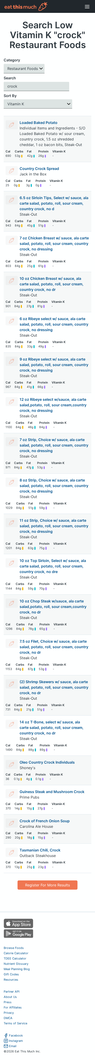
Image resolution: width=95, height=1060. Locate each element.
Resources (11, 979)
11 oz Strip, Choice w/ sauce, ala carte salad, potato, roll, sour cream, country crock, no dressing (54, 526)
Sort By (10, 95)
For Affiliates (13, 1007)
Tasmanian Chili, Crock (40, 850)
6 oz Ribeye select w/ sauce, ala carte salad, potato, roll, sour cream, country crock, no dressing (54, 324)
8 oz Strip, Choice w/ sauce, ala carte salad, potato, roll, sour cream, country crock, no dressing (54, 485)
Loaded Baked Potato (38, 122)
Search (10, 78)
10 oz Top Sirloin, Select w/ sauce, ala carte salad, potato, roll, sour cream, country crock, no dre (53, 566)
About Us (10, 997)
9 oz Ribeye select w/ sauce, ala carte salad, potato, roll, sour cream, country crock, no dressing (54, 364)
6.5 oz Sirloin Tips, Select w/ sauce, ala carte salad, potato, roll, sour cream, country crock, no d (54, 203)
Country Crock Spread (39, 168)
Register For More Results (47, 885)
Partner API (11, 991)
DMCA (8, 1018)
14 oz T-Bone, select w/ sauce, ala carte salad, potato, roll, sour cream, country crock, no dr (51, 727)
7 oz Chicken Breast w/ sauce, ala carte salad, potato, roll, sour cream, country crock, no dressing (54, 243)
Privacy (9, 1012)
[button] (24, 68)
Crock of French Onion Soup (45, 821)
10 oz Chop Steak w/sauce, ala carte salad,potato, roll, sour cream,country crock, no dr (53, 606)
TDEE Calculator (15, 958)
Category (12, 60)
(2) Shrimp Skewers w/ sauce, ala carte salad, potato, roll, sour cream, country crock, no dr (54, 687)
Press (8, 1002)
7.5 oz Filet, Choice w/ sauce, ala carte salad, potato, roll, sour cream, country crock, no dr (54, 647)
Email (12, 1046)
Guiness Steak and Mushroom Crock (52, 791)
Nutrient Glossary (16, 963)
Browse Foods (14, 948)
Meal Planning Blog (17, 969)
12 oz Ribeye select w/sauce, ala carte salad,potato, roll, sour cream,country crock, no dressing (53, 405)
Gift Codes (11, 974)
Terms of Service (15, 1023)
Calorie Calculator (16, 953)
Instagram (16, 1041)
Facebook (16, 1035)
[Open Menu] (87, 6)
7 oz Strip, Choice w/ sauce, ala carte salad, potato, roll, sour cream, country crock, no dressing (54, 445)
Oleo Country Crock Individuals (47, 762)
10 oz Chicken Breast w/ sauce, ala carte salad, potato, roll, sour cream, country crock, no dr (51, 284)
